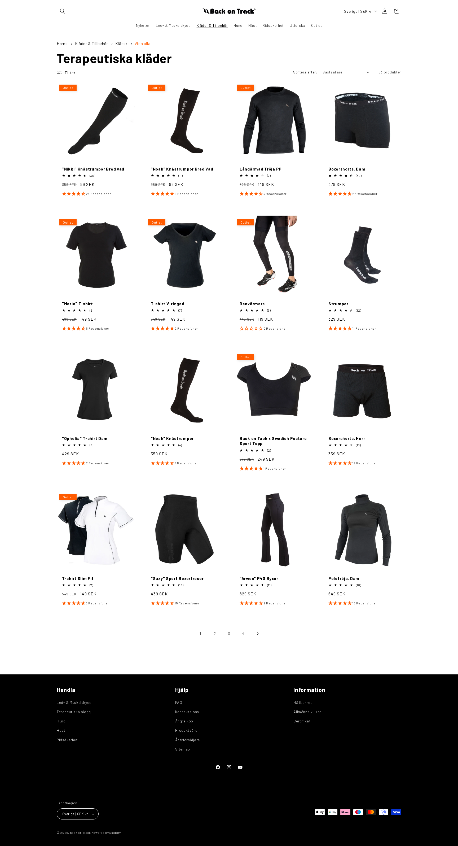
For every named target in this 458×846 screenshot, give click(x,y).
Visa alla (142, 43)
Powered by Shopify (106, 832)
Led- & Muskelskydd (74, 702)
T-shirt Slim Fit (78, 578)
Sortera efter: (305, 72)
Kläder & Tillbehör (92, 43)
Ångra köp (184, 721)
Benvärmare (252, 303)
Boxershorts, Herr (346, 438)
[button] (62, 11)
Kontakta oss (187, 711)
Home (62, 43)
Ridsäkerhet (67, 740)
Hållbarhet (302, 702)
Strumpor (338, 303)
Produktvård (186, 730)
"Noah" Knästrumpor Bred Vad (182, 168)
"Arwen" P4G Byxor (259, 578)
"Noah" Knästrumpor (172, 438)
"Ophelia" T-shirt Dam (85, 438)
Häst (61, 730)
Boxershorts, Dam (346, 168)
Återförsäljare (187, 740)
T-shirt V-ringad (167, 303)
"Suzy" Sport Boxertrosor (177, 578)
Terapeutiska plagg (74, 711)
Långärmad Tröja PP (261, 168)
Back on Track (80, 832)
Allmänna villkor (307, 711)
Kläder (121, 43)
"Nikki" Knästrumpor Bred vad (93, 168)
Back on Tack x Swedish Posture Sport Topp (273, 441)
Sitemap (182, 749)
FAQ (178, 702)
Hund (61, 721)
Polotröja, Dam (343, 578)
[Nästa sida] (257, 633)
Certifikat (302, 721)
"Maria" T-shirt (77, 303)
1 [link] (200, 633)
